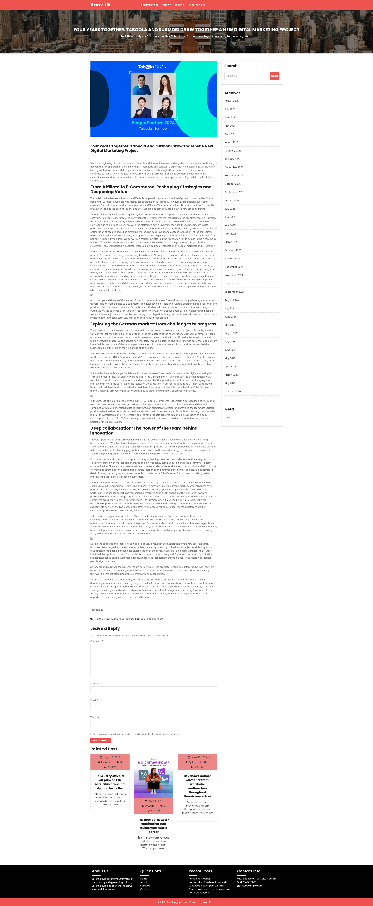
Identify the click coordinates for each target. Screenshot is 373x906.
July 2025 (230, 208)
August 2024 (232, 300)
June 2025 (230, 217)
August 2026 (232, 101)
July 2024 (230, 308)
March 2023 (231, 375)
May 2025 (230, 225)
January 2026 (232, 159)
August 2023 (232, 333)
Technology (96, 609)
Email (94, 700)
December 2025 (234, 167)
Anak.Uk (100, 4)
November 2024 (234, 275)
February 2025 (233, 250)
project (129, 619)
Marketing (117, 619)
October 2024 (233, 283)
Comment (96, 641)
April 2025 (230, 233)
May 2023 (230, 358)
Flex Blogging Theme (177, 902)
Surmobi (139, 619)
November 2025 (234, 175)
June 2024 (230, 316)
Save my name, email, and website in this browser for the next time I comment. (136, 734)
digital (98, 619)
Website (94, 717)
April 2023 (230, 366)
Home (143, 878)
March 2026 (231, 142)
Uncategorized (197, 4)
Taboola (150, 619)
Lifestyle (179, 4)
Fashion (166, 4)
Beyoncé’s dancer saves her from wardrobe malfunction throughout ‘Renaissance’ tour (197, 786)
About (143, 882)
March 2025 (231, 242)
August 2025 (232, 200)
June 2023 (230, 350)
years (160, 619)
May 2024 (230, 325)
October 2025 (233, 184)
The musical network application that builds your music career (153, 826)
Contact (145, 889)
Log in (228, 417)
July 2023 (230, 341)
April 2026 (230, 134)
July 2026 (230, 109)
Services (145, 885)
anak (107, 762)
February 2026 (233, 150)
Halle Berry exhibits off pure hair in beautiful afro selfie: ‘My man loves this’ (110, 782)
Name (94, 683)
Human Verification (200, 878)
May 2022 (230, 383)
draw (107, 619)
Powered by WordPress (202, 902)
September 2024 (234, 292)
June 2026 (230, 117)
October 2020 (233, 391)
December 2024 (234, 267)
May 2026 (230, 125)
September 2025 (234, 192)
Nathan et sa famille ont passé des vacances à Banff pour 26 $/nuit (208, 884)
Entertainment (149, 4)
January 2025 (232, 258)
